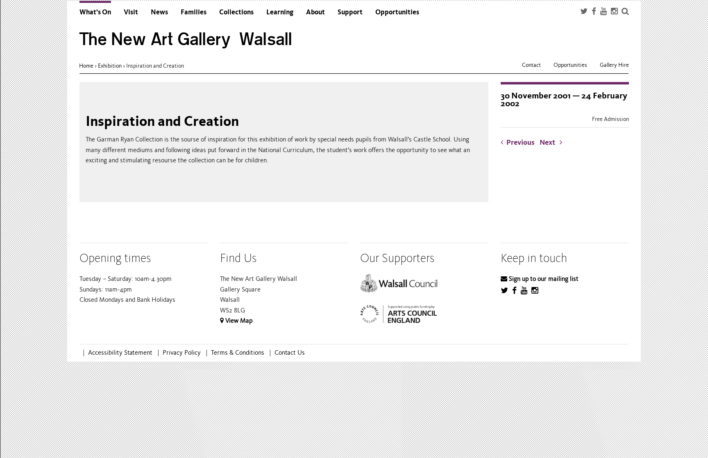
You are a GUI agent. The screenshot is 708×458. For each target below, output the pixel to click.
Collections (236, 12)
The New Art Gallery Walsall (186, 39)
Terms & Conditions (237, 352)
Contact (531, 65)
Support (350, 12)
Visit (131, 12)
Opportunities (397, 12)
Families (193, 12)
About (315, 12)
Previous (520, 142)
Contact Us (290, 352)
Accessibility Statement (120, 352)
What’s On (95, 12)
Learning (279, 12)
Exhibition (110, 65)
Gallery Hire (614, 65)
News (159, 12)
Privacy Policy (182, 352)
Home (86, 65)
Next (550, 142)
